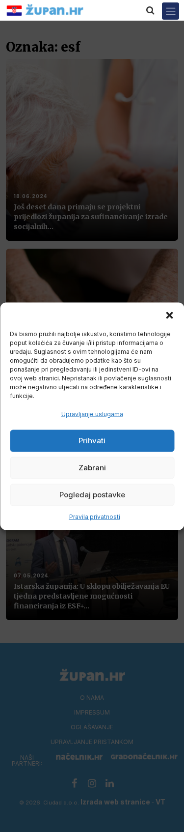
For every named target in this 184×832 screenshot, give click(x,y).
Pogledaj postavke (92, 494)
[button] (169, 314)
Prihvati (92, 440)
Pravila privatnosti (94, 516)
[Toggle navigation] (170, 11)
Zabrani (92, 467)
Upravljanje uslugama (92, 413)
